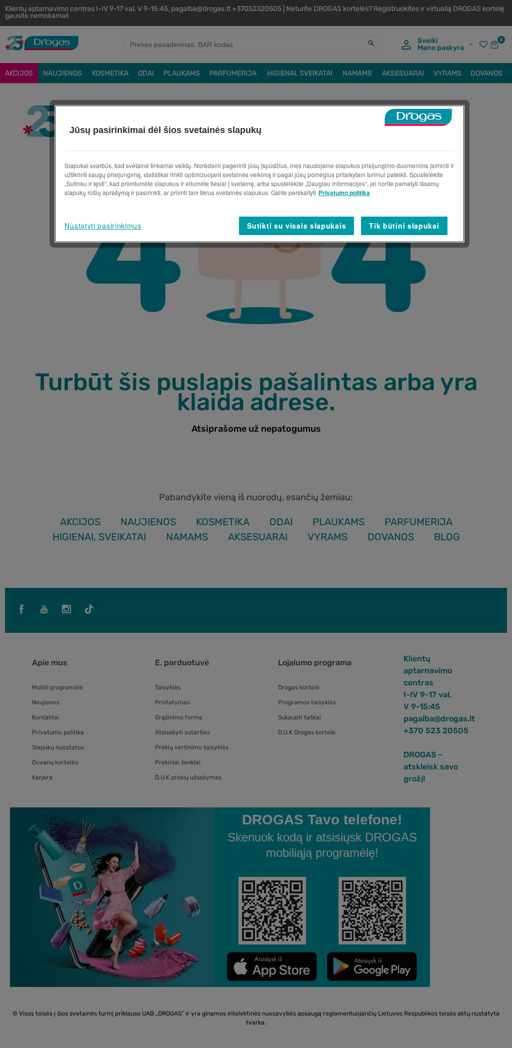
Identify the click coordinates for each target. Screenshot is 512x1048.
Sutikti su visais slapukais (296, 226)
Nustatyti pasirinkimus (102, 226)
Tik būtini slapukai (404, 226)
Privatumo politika (344, 192)
